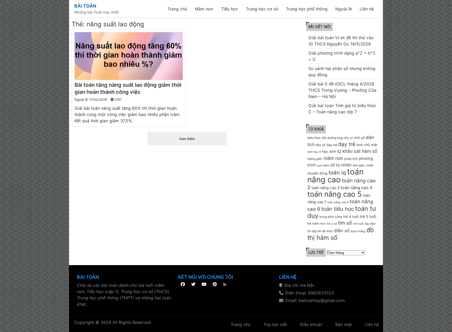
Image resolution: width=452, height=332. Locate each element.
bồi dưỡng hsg (332, 138)
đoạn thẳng (358, 231)
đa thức (327, 231)
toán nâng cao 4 (356, 187)
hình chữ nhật (367, 145)
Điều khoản (311, 324)
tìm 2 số (331, 223)
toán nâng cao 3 (326, 187)
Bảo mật (343, 324)
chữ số (359, 138)
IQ (339, 151)
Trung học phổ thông (306, 8)
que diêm (323, 165)
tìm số (345, 223)
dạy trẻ (346, 144)
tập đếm (370, 223)
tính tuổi (358, 223)
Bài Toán (85, 6)
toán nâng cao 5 (334, 194)
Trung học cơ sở (262, 8)
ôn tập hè (314, 231)
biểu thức (314, 138)
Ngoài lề (343, 8)
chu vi (348, 138)
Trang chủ (177, 8)
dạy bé (331, 145)
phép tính (351, 159)
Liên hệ (367, 8)
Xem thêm (187, 139)
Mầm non (204, 8)
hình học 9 (314, 152)
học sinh (329, 151)
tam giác (359, 165)
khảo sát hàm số (359, 151)
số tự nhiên (341, 164)
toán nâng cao (335, 175)
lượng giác (315, 159)
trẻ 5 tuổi (368, 216)
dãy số (320, 145)
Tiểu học (229, 8)
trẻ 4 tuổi (351, 216)
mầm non (333, 158)
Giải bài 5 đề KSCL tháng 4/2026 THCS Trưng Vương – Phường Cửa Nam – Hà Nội (342, 90)
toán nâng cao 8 (338, 202)
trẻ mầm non (316, 223)
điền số (341, 230)
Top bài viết (275, 324)
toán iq (337, 172)
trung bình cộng (330, 217)
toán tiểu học (337, 209)
